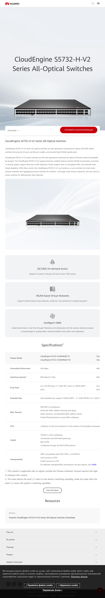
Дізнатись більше (79, 576)
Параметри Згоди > (52, 590)
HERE (94, 465)
